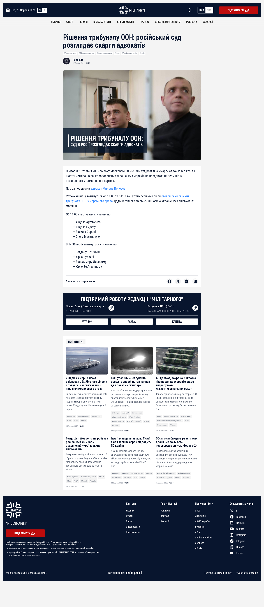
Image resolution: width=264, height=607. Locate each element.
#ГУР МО (160, 477)
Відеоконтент (102, 21)
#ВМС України (134, 417)
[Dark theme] (44, 10)
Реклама (191, 21)
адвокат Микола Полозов (108, 188)
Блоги (84, 21)
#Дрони (169, 477)
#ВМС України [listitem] (202, 521)
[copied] (111, 308)
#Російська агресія (129, 53)
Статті (70, 21)
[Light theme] (40, 10)
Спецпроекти (125, 21)
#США (76, 421)
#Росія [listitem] (198, 548)
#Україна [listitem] (200, 526)
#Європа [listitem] (199, 542)
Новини (56, 21)
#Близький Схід (83, 416)
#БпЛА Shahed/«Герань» (166, 473)
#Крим (117, 53)
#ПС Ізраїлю (116, 477)
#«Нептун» (115, 413)
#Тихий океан (162, 425)
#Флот (83, 421)
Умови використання (247, 573)
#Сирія (142, 477)
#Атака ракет (137, 413)
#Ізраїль (149, 473)
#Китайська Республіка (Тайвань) (169, 421)
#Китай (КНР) (186, 416)
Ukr (201, 10)
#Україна (115, 425)
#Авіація (125, 473)
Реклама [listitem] (165, 510)
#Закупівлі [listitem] (200, 516)
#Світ (69, 421)
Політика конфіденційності (218, 573)
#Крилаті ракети (118, 421)
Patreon (87, 321)
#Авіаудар (115, 473)
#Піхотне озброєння (88, 477)
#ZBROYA (125, 413)
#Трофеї (84, 481)
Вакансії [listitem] (165, 521)
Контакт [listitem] (165, 516)
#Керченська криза (104, 53)
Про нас (144, 21)
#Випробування (72, 477)
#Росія (142, 53)
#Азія (159, 416)
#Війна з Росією (184, 473)
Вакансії (208, 21)
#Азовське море (70, 53)
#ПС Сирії (127, 477)
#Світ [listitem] (198, 532)
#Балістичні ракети (119, 417)
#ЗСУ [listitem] (198, 510)
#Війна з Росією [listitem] (203, 537)
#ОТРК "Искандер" (134, 421)
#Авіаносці (71, 416)
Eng (209, 10)
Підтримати (236, 10)
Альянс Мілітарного (167, 21)
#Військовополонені (86, 53)
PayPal (132, 321)
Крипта (177, 321)
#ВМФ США (96, 416)
